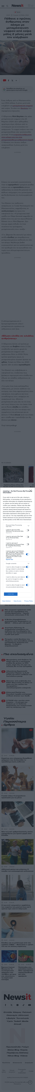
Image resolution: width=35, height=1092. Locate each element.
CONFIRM (11, 594)
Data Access (17, 601)
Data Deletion (6, 601)
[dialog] (17, 546)
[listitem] (17, 525)
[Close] (31, 491)
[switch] (27, 530)
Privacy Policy (28, 601)
